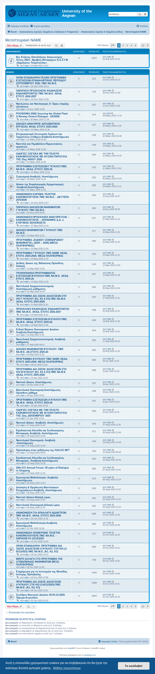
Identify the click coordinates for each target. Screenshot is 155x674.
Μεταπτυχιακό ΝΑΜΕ (23, 40)
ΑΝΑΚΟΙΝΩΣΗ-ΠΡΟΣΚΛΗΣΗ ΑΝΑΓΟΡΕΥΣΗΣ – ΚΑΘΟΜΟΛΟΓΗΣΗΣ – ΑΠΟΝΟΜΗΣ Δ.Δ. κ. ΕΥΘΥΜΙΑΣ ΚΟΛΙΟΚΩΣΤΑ (42, 220)
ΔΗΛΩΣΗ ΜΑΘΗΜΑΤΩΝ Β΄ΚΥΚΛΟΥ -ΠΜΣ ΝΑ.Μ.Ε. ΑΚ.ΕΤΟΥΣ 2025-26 (40, 350)
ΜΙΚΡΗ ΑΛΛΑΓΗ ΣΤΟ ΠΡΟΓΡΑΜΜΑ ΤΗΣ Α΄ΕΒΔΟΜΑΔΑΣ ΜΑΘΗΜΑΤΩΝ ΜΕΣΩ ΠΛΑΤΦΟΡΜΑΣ (39, 561)
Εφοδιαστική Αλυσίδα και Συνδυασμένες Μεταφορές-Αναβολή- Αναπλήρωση (40, 432)
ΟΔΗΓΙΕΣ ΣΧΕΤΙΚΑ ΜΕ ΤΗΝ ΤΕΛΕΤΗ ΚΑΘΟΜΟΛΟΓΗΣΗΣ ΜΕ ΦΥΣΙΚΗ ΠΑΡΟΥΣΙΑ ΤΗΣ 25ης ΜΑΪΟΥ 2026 (41, 156)
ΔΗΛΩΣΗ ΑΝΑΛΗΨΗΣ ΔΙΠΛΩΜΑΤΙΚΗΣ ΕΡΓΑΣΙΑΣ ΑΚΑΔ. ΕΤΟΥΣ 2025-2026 (38, 125)
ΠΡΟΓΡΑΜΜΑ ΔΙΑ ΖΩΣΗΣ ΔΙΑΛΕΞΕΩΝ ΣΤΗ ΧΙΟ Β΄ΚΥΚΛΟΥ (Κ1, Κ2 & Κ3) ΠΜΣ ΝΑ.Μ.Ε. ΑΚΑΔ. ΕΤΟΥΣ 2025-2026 (41, 372)
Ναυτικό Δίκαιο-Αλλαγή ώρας (33, 497)
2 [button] (123, 45)
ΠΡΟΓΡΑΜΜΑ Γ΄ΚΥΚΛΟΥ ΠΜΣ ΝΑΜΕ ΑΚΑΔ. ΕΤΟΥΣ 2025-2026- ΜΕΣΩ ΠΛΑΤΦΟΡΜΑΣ (42, 254)
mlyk (26, 66)
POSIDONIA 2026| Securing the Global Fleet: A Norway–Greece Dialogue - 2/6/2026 (42, 115)
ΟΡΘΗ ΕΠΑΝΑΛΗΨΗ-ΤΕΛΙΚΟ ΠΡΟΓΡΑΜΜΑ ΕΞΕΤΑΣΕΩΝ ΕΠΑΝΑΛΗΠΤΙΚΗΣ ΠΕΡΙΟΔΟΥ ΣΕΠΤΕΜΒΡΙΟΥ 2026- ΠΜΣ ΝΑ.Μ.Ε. (41, 80)
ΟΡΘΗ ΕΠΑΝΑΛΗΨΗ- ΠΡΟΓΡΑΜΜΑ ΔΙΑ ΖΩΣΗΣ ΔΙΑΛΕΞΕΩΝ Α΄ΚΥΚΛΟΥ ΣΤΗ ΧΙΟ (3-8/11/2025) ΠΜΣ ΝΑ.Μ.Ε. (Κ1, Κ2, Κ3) (41, 548)
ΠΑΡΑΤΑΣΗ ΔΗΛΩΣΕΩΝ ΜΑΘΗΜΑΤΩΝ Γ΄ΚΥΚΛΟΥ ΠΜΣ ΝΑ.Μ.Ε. (38, 208)
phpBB (71, 648)
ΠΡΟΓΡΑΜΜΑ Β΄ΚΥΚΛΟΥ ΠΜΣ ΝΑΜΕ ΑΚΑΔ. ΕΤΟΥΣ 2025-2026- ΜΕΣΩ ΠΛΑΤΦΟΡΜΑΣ (42, 360)
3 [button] (127, 45)
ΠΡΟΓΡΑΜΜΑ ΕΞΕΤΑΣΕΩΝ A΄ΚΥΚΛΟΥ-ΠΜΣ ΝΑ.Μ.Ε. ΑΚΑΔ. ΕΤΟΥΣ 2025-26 (41, 401)
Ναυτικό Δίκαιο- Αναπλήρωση (33, 382)
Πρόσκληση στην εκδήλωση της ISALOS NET (43, 450)
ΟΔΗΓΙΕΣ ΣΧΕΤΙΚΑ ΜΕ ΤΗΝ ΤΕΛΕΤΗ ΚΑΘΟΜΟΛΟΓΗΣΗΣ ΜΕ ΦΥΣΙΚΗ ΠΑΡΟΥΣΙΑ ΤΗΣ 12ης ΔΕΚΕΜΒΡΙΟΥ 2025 (41, 413)
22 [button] (143, 45)
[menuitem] (40, 26)
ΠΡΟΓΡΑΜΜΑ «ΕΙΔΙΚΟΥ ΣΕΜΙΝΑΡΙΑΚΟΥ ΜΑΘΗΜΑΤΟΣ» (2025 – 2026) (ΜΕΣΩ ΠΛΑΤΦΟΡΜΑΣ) (40, 243)
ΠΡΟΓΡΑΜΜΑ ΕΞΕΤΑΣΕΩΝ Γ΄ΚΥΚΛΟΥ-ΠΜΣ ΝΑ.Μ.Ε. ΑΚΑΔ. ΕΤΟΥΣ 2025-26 (41, 168)
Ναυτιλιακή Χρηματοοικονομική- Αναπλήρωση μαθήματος (35, 287)
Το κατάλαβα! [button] (134, 665)
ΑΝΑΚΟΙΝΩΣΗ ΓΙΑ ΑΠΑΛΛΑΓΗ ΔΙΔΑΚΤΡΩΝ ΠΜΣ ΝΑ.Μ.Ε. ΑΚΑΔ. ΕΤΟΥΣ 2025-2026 (41, 514)
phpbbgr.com (90, 655)
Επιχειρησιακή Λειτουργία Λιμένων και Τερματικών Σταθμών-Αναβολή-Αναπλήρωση (42, 135)
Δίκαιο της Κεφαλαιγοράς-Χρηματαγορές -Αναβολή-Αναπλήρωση (40, 186)
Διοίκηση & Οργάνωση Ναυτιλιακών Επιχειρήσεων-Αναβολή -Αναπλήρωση (39, 489)
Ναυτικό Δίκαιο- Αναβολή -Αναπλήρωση (39, 422)
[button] (112, 45)
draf (26, 119)
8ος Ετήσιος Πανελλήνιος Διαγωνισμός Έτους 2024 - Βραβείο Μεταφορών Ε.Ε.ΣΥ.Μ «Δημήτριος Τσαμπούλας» (42, 60)
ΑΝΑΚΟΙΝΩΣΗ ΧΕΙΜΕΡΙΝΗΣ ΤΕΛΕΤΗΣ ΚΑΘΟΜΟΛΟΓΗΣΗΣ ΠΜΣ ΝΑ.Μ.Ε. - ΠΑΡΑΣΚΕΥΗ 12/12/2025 (38, 535)
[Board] (34, 12)
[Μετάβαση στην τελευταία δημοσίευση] (113, 57)
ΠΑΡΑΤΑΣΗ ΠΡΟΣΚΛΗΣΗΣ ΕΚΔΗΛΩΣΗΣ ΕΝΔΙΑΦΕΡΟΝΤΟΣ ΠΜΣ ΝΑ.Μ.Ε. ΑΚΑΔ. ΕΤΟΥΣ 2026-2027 (39, 93)
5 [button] (135, 45)
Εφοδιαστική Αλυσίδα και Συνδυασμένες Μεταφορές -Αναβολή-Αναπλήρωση (40, 459)
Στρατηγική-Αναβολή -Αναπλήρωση (37, 176)
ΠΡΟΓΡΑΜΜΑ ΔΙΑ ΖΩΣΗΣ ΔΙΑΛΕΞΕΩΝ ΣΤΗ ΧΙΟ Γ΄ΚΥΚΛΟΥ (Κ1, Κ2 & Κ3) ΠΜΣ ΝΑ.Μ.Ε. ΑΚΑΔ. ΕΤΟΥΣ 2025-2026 (41, 299)
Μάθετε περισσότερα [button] (67, 668)
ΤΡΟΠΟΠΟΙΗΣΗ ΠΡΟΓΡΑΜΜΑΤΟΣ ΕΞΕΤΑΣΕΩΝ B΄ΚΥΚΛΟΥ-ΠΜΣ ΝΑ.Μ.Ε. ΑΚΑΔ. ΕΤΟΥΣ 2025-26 (42, 276)
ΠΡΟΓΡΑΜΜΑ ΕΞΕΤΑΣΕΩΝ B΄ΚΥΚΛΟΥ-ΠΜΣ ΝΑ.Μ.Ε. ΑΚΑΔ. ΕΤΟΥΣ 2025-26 (41, 320)
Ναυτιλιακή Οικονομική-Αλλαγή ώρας (38, 505)
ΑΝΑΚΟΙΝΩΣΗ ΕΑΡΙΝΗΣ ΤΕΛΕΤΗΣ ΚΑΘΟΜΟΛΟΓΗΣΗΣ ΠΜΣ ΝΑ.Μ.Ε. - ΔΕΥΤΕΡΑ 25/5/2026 (42, 197)
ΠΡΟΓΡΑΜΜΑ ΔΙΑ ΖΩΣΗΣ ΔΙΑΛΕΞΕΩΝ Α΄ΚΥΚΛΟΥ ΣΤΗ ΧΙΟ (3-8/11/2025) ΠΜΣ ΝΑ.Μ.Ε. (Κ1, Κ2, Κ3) (38, 584)
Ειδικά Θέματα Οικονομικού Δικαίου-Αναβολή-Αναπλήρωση (37, 331)
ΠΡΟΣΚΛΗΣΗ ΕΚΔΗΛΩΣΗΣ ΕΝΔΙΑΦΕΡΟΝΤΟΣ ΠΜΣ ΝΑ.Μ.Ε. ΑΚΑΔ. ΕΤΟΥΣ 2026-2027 (42, 310)
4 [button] (131, 45)
